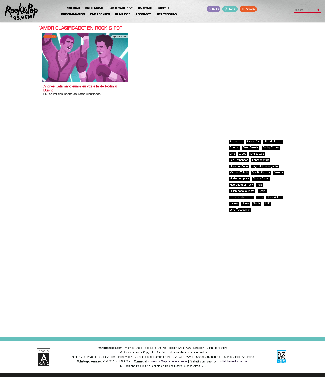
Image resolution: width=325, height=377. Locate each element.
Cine (232, 154)
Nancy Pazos (261, 178)
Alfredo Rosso (273, 141)
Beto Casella (250, 147)
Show (245, 203)
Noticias (50, 37)
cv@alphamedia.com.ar (233, 361)
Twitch (232, 9)
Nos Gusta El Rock (241, 185)
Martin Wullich (239, 172)
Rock (260, 197)
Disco (242, 154)
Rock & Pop (274, 197)
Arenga (234, 147)
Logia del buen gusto (265, 166)
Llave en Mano (239, 166)
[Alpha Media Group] (43, 357)
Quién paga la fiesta (242, 191)
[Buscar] (318, 9)
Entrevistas (257, 154)
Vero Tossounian (240, 209)
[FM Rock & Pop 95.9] (19, 12)
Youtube (250, 9)
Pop (259, 185)
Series (234, 203)
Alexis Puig (253, 141)
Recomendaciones (241, 197)
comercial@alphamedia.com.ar (167, 361)
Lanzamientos (261, 160)
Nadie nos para (239, 178)
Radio (215, 9)
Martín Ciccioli (261, 172)
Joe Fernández (239, 160)
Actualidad (236, 141)
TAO (267, 203)
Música (278, 172)
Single (256, 203)
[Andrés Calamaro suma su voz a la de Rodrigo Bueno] (85, 57)
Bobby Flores (271, 147)
